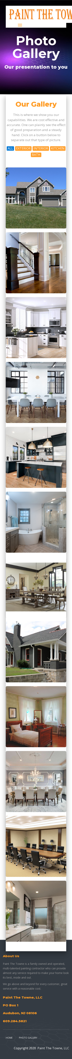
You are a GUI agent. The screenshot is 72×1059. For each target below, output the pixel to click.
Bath (36, 155)
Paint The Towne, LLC (53, 1048)
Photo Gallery (28, 1037)
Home (9, 1037)
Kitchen (58, 148)
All (10, 148)
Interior (41, 148)
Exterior (23, 148)
